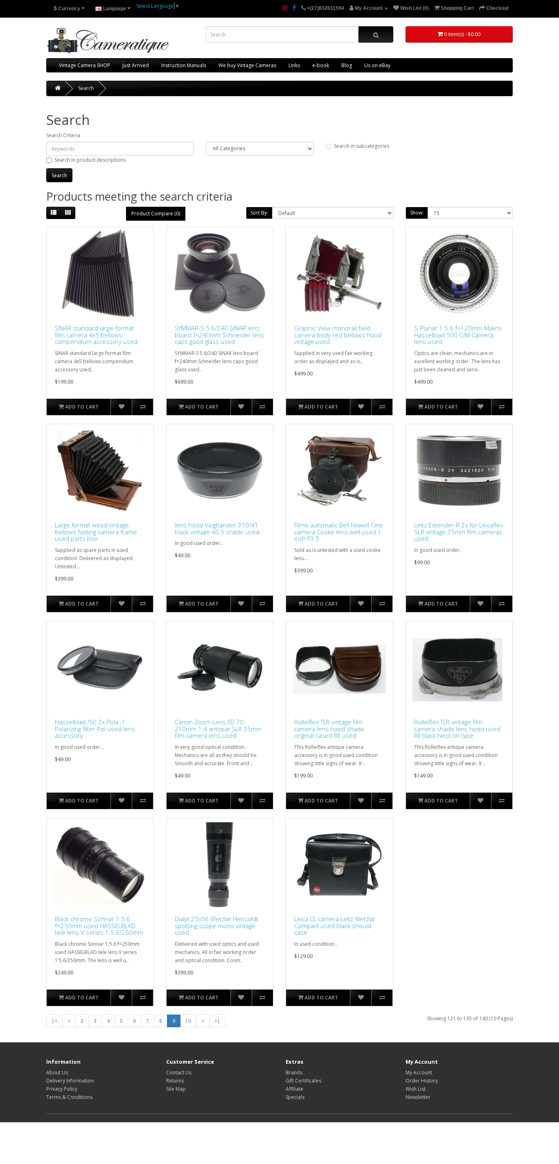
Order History (422, 1080)
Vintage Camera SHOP (84, 65)
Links (294, 65)
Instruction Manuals (183, 65)
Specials (295, 1097)
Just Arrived (135, 65)
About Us (57, 1072)
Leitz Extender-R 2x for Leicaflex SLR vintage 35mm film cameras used (458, 532)
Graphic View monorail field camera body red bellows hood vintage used (337, 335)
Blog (346, 65)
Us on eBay (377, 65)
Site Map (176, 1088)
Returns (175, 1080)
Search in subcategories (361, 145)
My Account (419, 1072)
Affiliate (294, 1088)
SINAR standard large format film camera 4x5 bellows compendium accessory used (96, 335)
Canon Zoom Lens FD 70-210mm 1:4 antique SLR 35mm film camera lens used (218, 729)
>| (217, 1020)
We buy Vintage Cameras (247, 65)
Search (86, 88)
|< (54, 1020)
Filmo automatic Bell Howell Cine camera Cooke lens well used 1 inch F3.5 (338, 532)
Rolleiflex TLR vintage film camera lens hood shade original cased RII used (329, 729)
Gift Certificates (303, 1080)
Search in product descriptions (90, 159)
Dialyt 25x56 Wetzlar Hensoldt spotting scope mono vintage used (216, 925)
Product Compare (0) (155, 213)
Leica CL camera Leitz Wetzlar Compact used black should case (335, 925)
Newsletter (418, 1097)
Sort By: (259, 212)
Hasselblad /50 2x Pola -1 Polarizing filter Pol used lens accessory (95, 729)
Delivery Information (70, 1080)
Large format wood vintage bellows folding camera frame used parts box (96, 532)
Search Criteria (63, 135)
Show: (417, 212)
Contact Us (179, 1072)
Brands (294, 1072)
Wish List (416, 1088)
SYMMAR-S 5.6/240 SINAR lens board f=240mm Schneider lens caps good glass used (219, 335)
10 (188, 1020)
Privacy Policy (61, 1088)
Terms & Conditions (69, 1097)
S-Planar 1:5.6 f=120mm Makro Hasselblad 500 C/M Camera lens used (457, 335)
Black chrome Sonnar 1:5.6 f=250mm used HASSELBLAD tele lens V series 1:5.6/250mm (99, 925)
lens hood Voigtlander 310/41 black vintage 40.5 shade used (217, 528)
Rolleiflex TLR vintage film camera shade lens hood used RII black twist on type (457, 729)
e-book (320, 65)
